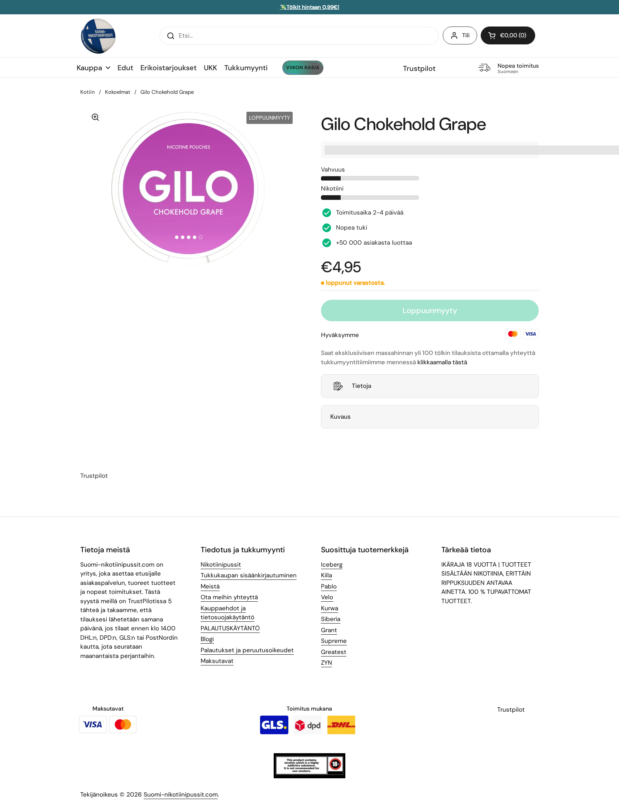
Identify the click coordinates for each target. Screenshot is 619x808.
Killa (326, 575)
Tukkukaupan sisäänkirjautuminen (249, 575)
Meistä (210, 586)
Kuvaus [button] (340, 416)
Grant (329, 630)
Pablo (329, 586)
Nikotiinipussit (221, 564)
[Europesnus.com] (98, 36)
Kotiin (87, 92)
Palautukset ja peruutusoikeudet (247, 650)
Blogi (207, 639)
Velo (327, 597)
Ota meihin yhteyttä (229, 597)
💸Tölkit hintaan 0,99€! (309, 7)
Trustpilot (419, 68)
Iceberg (331, 564)
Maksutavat (217, 661)
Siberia (330, 619)
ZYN (326, 663)
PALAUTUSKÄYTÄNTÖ (230, 628)
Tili (466, 35)
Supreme (334, 641)
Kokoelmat (117, 92)
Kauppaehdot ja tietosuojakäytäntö (227, 612)
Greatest (333, 652)
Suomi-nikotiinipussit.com (181, 794)
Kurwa (329, 608)
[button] (508, 35)
